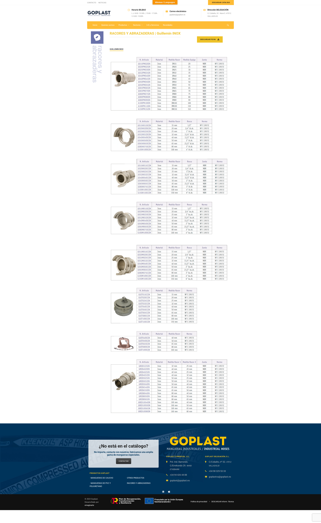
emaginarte (89, 505)
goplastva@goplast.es (220, 476)
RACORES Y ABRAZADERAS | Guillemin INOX (145, 33)
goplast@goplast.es (180, 480)
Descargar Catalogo (221, 2)
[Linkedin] (163, 491)
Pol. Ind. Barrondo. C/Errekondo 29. (181, 465)
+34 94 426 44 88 (178, 475)
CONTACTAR (124, 461)
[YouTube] (169, 491)
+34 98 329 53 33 (217, 471)
